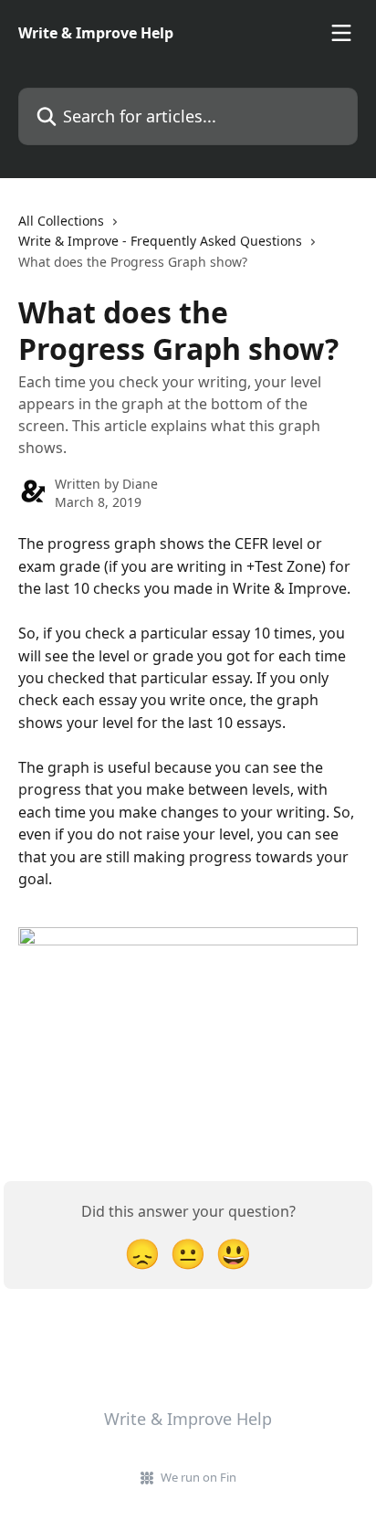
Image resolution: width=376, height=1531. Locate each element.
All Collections (61, 220)
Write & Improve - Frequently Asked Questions (160, 240)
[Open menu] (341, 33)
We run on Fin (198, 1477)
